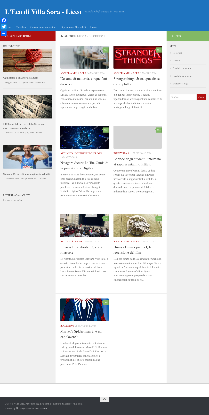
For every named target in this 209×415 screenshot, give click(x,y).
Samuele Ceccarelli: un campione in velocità (26, 174)
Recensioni (67, 325)
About (8, 27)
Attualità (66, 153)
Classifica (21, 27)
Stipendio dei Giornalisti (73, 27)
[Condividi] (4, 33)
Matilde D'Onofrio (37, 178)
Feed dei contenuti (182, 68)
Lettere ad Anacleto (13, 200)
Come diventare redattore (43, 27)
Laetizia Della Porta (36, 82)
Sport (78, 241)
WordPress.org (180, 83)
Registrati (177, 52)
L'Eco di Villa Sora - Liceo (43, 11)
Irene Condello (36, 132)
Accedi (176, 60)
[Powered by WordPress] (17, 408)
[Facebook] (4, 20)
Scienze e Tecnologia (88, 153)
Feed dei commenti (182, 75)
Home (93, 27)
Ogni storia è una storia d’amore (20, 77)
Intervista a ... (122, 153)
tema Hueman (41, 408)
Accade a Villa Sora (73, 73)
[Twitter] (4, 27)
